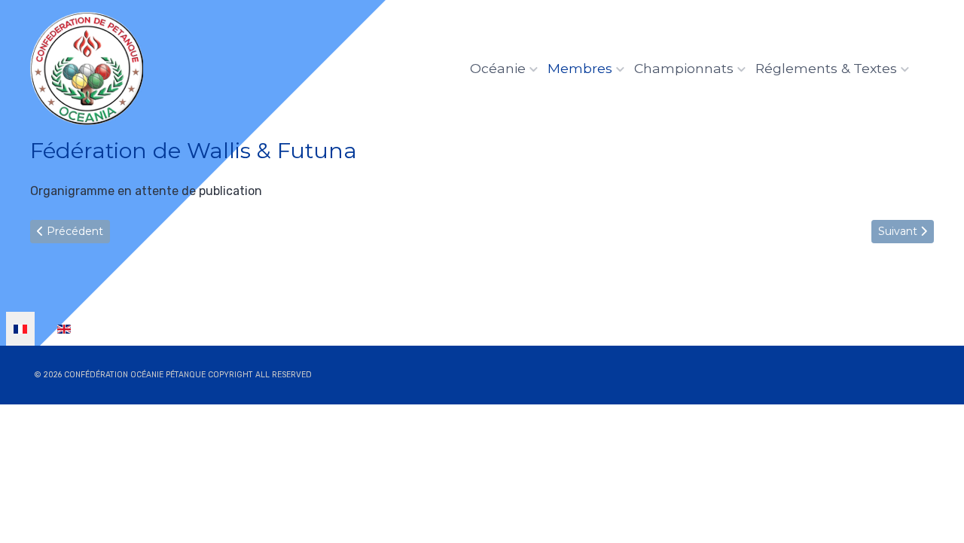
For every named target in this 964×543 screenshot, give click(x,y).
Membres (580, 68)
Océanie (498, 68)
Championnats (684, 68)
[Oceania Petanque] (86, 68)
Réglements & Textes (826, 68)
